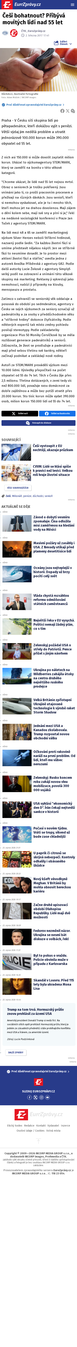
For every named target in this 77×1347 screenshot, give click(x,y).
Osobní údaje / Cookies (30, 1130)
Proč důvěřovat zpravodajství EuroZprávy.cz (33, 104)
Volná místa (53, 1130)
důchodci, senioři (43, 496)
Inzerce (65, 1125)
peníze (27, 496)
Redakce (29, 1125)
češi (8, 496)
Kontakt (41, 1125)
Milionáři (17, 496)
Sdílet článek (63, 42)
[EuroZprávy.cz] (24, 4)
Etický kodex (14, 1125)
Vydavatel (53, 1125)
